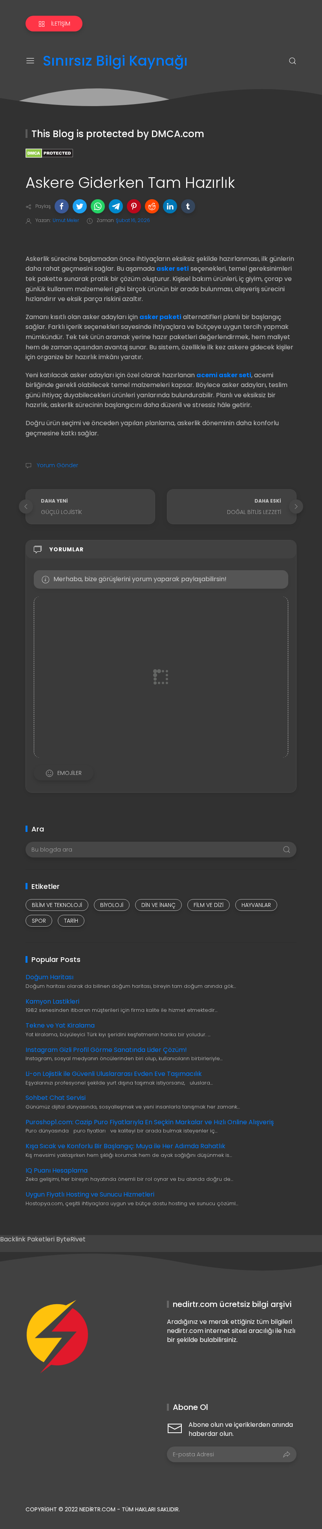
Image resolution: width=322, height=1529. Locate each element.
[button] (62, 206)
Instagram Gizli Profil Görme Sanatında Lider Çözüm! (106, 1049)
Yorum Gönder (56, 465)
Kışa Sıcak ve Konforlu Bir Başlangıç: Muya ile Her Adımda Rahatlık (125, 1146)
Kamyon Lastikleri (52, 1001)
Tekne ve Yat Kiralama (60, 1025)
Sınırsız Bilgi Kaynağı (115, 61)
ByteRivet (71, 1239)
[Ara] (292, 61)
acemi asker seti (223, 375)
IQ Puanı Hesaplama (57, 1170)
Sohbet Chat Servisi (56, 1097)
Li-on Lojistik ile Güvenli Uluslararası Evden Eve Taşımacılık (114, 1073)
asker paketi (160, 316)
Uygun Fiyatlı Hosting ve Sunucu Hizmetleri (90, 1194)
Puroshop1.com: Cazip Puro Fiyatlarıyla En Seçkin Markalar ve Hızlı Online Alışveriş (150, 1122)
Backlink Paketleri (28, 1239)
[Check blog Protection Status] (49, 152)
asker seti (172, 268)
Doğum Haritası (49, 977)
